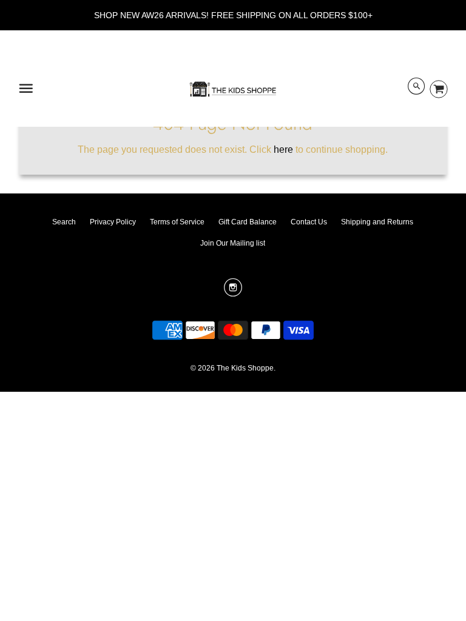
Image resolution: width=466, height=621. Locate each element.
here (283, 149)
